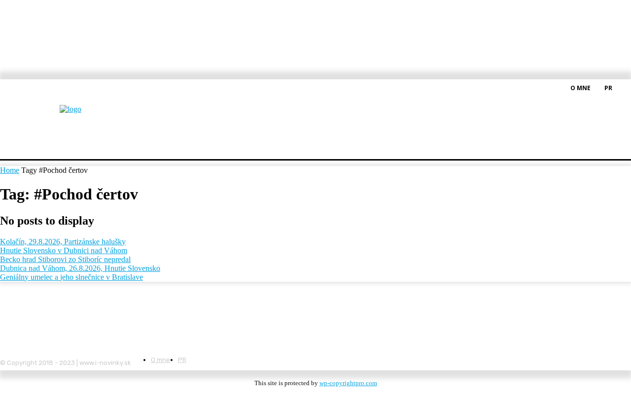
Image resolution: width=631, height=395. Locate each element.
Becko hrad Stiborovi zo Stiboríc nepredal (65, 259)
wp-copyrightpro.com (348, 383)
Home (9, 170)
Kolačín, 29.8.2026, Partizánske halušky (63, 241)
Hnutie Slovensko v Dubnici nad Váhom (63, 250)
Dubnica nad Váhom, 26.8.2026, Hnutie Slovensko (80, 268)
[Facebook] (625, 87)
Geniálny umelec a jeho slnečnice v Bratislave (71, 277)
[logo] (94, 115)
